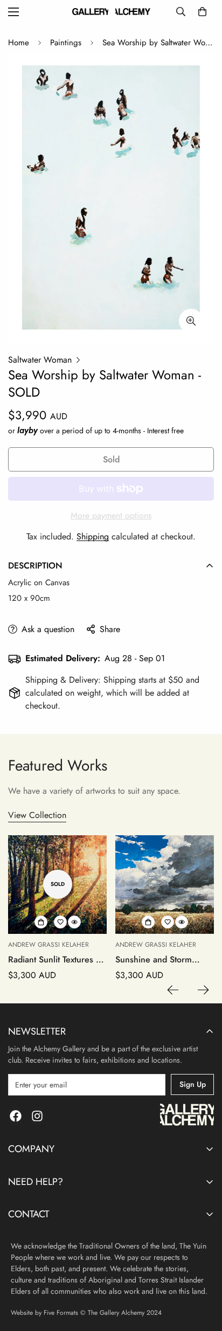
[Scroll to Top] (202, 1274)
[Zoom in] (191, 321)
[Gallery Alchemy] (111, 11)
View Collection (37, 815)
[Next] (203, 990)
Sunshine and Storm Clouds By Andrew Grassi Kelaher (164, 959)
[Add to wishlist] (60, 922)
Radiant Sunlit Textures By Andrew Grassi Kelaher (57, 959)
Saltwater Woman (40, 359)
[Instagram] (37, 1116)
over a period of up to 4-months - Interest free (100, 430)
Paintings (65, 42)
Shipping (93, 536)
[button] (202, 11)
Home (18, 42)
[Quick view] (74, 922)
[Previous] (173, 990)
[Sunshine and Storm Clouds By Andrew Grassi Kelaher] (164, 884)
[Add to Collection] (40, 922)
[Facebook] (15, 1116)
